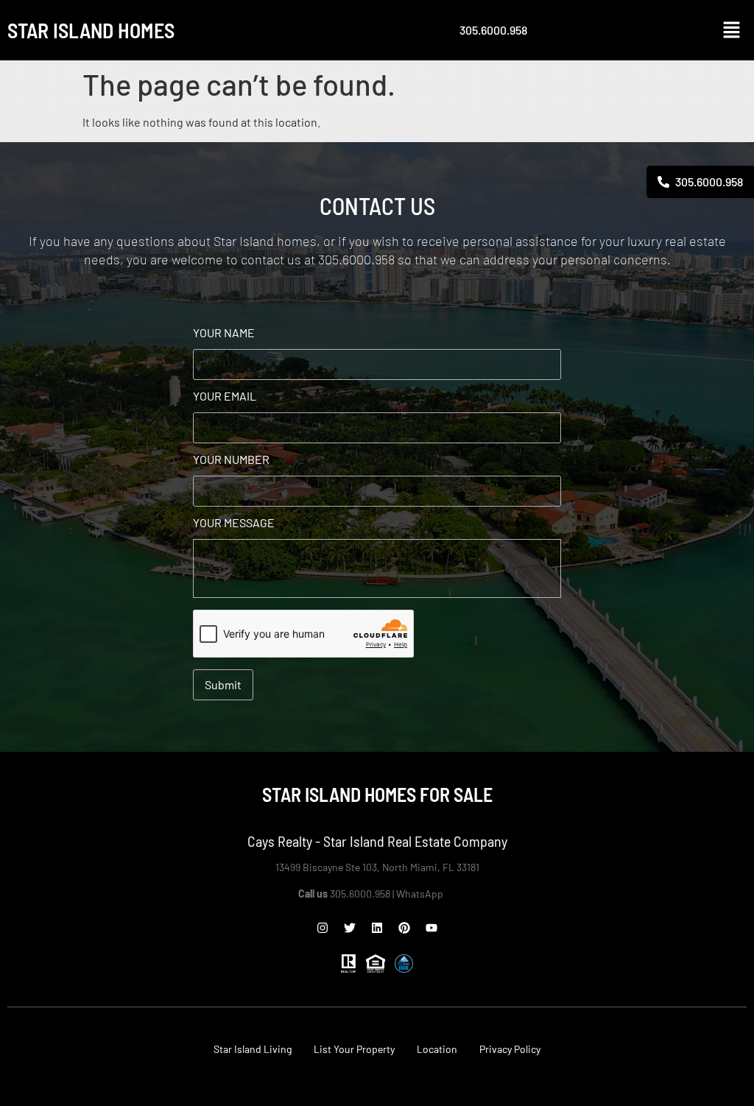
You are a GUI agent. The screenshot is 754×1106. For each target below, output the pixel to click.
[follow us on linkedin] (736, 287)
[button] (732, 30)
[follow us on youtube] (431, 928)
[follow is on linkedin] (377, 928)
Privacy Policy (509, 1049)
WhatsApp (420, 893)
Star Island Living (253, 1049)
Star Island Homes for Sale (377, 794)
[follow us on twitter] (350, 928)
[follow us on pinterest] (404, 928)
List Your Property (354, 1049)
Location (437, 1049)
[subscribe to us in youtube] (736, 330)
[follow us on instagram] (322, 928)
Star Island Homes (91, 30)
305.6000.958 (493, 30)
